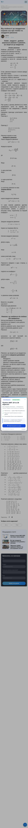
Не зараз (24, 428)
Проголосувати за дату (15, 425)
